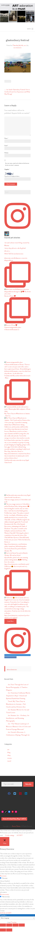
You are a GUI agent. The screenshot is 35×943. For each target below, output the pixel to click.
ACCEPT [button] (20, 835)
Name (6, 138)
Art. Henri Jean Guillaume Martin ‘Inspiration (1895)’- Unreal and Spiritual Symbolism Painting (18, 696)
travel (9, 761)
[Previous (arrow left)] (3, 930)
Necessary (4, 878)
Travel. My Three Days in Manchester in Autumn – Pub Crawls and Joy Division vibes (16, 704)
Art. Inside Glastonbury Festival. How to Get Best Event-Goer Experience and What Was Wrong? (17, 92)
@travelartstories (12, 670)
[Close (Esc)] (3, 925)
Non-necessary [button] (4, 894)
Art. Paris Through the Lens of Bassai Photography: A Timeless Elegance (17, 687)
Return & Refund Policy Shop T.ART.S (14, 819)
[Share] (9, 925)
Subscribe (28, 784)
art (8, 750)
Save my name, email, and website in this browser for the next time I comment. (17, 164)
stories (9, 758)
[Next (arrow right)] (9, 930)
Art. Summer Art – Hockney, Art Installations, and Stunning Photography (17, 718)
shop (9, 755)
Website (6, 153)
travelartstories (17, 48)
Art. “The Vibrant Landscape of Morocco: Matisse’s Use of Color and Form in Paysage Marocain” (18, 726)
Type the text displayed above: (12, 176)
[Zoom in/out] (22, 925)
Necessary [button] (3, 876)
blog (8, 752)
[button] (9, 793)
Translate (14, 922)
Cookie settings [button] (9, 835)
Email (6, 145)
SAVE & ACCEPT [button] (5, 913)
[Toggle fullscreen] (15, 925)
